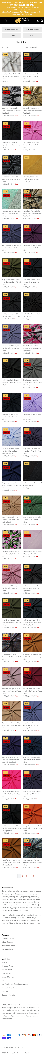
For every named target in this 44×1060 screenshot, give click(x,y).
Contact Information (9, 995)
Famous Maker (11, 29)
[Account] (37, 20)
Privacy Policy (6, 973)
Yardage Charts (7, 949)
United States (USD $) (11, 1047)
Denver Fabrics (11, 1053)
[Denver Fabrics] (22, 20)
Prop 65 (5, 991)
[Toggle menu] (2, 20)
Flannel (11, 35)
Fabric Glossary (7, 942)
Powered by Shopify (23, 1053)
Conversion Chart (8, 938)
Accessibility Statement (10, 988)
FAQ (3, 980)
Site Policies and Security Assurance (15, 984)
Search (4, 962)
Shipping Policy (7, 966)
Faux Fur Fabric (32, 29)
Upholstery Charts (8, 945)
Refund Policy (7, 969)
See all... (33, 35)
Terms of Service (8, 977)
